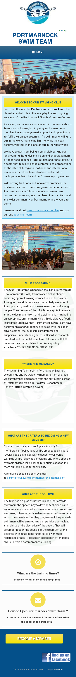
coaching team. (22, 214)
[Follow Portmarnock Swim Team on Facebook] (56, 661)
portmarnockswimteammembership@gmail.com (36, 477)
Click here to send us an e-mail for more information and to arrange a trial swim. (38, 619)
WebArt (59, 669)
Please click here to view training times (37, 579)
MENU (40, 52)
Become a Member (34, 639)
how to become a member (43, 210)
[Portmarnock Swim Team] (38, 12)
